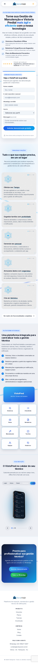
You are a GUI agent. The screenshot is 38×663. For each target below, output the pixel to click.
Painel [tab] (18, 483)
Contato (19, 635)
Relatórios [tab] (25, 483)
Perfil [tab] (32, 483)
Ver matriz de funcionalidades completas (18, 316)
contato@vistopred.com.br (19, 647)
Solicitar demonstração (19, 569)
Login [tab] (5, 483)
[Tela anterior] (7, 528)
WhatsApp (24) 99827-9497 (19, 644)
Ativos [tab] (11, 483)
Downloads (19, 621)
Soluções (19, 612)
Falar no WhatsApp (19, 575)
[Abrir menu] (5, 4)
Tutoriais (19, 618)
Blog (19, 632)
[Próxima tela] (30, 528)
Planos (19, 615)
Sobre (19, 629)
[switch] (33, 4)
